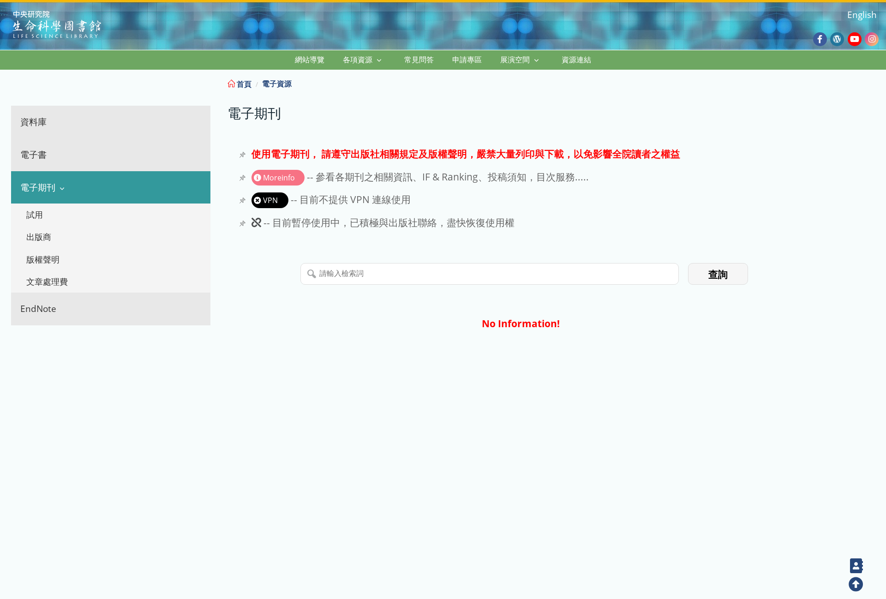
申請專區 (467, 59)
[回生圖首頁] (68, 25)
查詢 (718, 274)
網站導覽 (309, 59)
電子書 (33, 154)
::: (878, 82)
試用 (34, 214)
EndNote (38, 308)
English (862, 14)
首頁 (243, 84)
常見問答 (419, 59)
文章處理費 (47, 281)
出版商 (38, 236)
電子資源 (277, 83)
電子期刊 (37, 187)
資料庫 (33, 121)
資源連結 (576, 59)
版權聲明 (43, 259)
